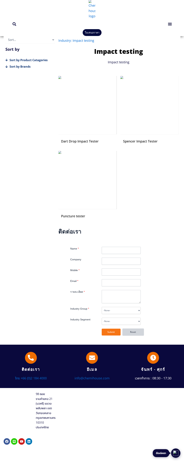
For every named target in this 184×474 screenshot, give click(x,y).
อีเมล (92, 369)
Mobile (74, 270)
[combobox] (121, 310)
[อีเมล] (92, 358)
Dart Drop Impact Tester (80, 141)
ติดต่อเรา (31, 369)
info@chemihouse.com (92, 378)
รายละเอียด (77, 291)
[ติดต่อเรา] (31, 358)
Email (74, 281)
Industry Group (79, 308)
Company (75, 259)
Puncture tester (73, 216)
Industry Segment (80, 319)
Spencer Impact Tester (140, 141)
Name (74, 248)
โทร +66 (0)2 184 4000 (31, 378)
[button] (14, 24)
